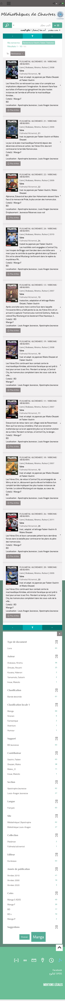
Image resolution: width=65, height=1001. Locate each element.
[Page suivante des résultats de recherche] (52, 36)
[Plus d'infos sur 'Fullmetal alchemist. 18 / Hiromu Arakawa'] (12, 69)
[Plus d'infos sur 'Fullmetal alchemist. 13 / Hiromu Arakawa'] (12, 293)
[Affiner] (32, 36)
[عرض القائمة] (9, 3)
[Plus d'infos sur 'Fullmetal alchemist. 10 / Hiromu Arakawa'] (12, 465)
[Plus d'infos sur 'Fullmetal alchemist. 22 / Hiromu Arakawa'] (12, 182)
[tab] (60, 960)
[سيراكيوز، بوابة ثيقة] (32, 15)
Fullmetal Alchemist (28, 73)
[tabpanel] (32, 489)
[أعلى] (59, 948)
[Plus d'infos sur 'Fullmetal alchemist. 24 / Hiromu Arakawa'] (12, 236)
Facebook (57, 970)
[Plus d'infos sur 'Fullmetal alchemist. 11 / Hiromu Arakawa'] (12, 409)
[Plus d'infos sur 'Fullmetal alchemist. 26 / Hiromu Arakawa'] (12, 522)
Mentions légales (53, 985)
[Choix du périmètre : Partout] (57, 25)
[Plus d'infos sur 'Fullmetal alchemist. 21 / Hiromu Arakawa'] (12, 129)
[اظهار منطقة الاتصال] (2, 3)
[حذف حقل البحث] (14, 25)
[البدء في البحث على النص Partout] (7, 25)
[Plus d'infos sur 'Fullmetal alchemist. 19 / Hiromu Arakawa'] (12, 349)
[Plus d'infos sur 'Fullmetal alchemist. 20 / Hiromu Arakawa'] (12, 575)
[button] (54, 3)
